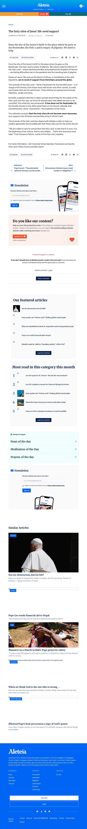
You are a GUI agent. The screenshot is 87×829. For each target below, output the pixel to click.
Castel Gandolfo (16, 699)
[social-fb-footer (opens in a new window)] (41, 812)
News (10, 775)
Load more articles (43, 353)
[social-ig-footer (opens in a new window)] (50, 812)
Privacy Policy (70, 818)
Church (10, 25)
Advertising (36, 789)
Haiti (12, 625)
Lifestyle (11, 778)
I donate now (18, 236)
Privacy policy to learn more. (44, 200)
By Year (58, 775)
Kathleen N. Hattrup (35, 35)
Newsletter (36, 775)
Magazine (35, 781)
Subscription (36, 783)
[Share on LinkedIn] (66, 57)
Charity (13, 590)
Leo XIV (13, 535)
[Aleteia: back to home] (43, 5)
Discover (11, 783)
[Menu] (16, 6)
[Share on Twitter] (70, 57)
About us (29, 818)
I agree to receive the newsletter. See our (33, 200)
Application (36, 778)
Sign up (14, 205)
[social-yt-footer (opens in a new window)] (37, 812)
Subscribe (19, 14)
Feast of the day (21, 441)
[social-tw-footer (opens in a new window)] (45, 812)
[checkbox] (11, 200)
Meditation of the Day (25, 449)
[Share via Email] (74, 57)
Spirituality (11, 781)
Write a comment (43, 278)
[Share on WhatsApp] (78, 57)
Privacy (22, 822)
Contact (61, 818)
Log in (50, 270)
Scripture (14, 662)
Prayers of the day (22, 457)
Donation (35, 786)
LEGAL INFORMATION (41, 818)
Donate (42, 14)
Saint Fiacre (50, 9)
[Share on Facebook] (62, 57)
